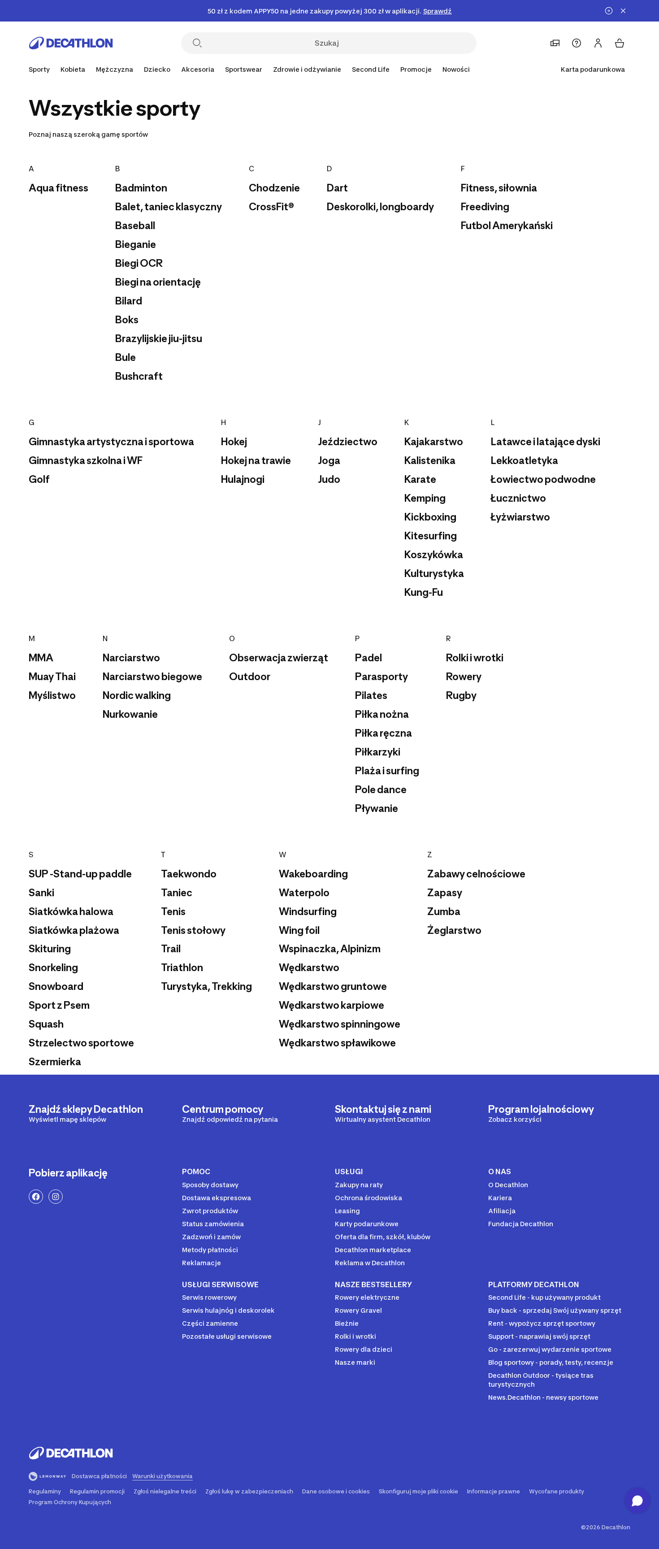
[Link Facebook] (36, 1196)
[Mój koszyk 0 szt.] (619, 43)
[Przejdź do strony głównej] (71, 43)
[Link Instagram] (55, 1196)
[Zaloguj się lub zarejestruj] (598, 43)
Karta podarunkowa (593, 69)
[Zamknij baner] (623, 11)
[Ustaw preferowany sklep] (555, 43)
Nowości (456, 69)
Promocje (416, 69)
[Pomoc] (576, 43)
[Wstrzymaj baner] (609, 11)
